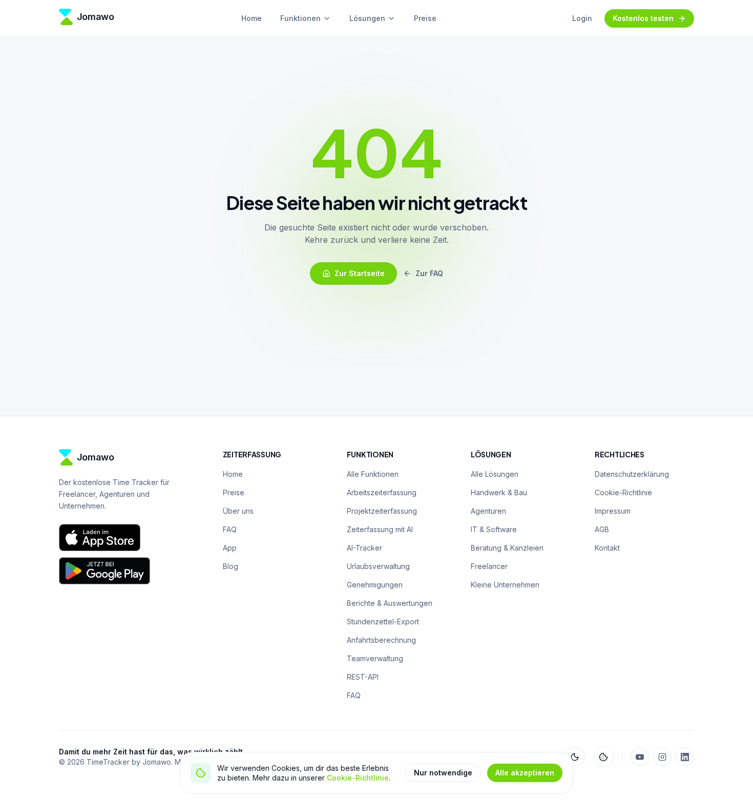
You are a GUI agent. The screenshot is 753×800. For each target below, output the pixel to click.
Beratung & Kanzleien (507, 547)
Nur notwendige (443, 772)
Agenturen (488, 511)
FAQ (230, 529)
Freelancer (489, 566)
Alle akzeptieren (524, 772)
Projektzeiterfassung (382, 511)
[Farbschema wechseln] (574, 757)
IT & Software (494, 529)
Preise (425, 18)
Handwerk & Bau (499, 492)
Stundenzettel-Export (383, 621)
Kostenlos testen (643, 18)
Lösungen (367, 18)
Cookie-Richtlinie (358, 777)
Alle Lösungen (494, 474)
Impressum (613, 511)
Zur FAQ (429, 273)
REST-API (363, 676)
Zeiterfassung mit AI (380, 529)
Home (251, 18)
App (230, 547)
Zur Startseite (359, 273)
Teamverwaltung (375, 658)
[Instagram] (662, 757)
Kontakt (607, 547)
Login (582, 18)
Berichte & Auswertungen (389, 603)
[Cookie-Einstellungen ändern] (603, 757)
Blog (230, 566)
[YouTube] (640, 757)
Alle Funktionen (373, 474)
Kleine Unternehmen (505, 584)
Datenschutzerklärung (632, 474)
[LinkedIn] (685, 757)
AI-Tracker (364, 547)
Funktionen (300, 18)
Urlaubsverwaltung (378, 566)
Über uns (238, 511)
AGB (602, 529)
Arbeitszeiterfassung (381, 492)
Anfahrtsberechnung (381, 640)
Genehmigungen (375, 584)
